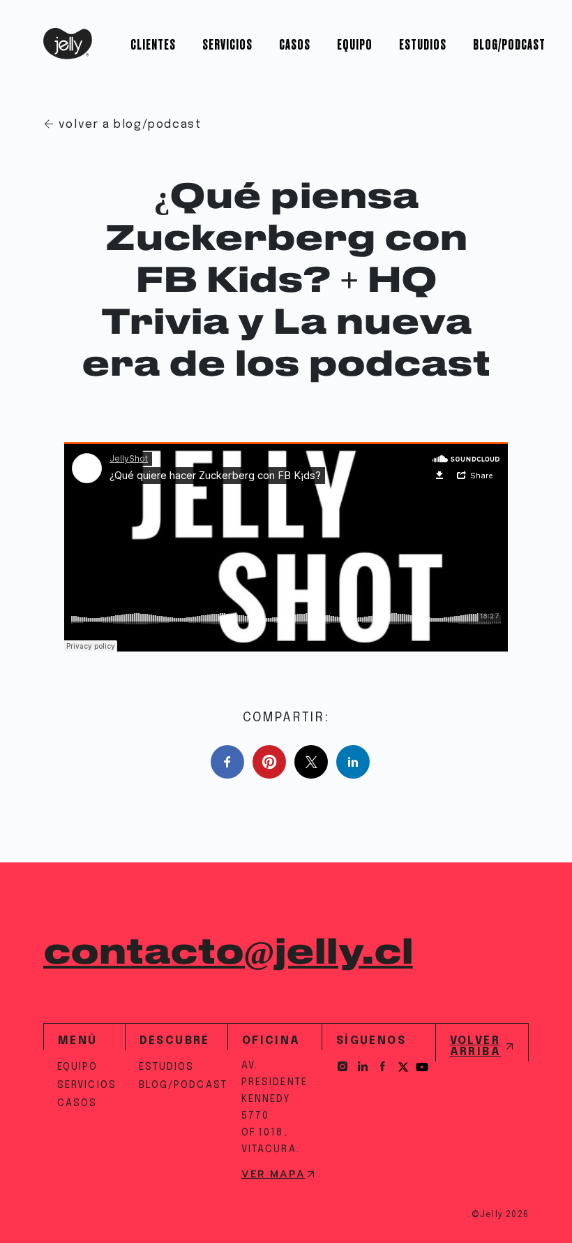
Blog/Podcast (509, 44)
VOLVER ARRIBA (475, 1046)
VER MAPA (273, 1174)
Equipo (354, 44)
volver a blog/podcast (130, 125)
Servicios (227, 44)
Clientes (153, 44)
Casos (294, 44)
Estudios (422, 44)
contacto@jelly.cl (228, 953)
